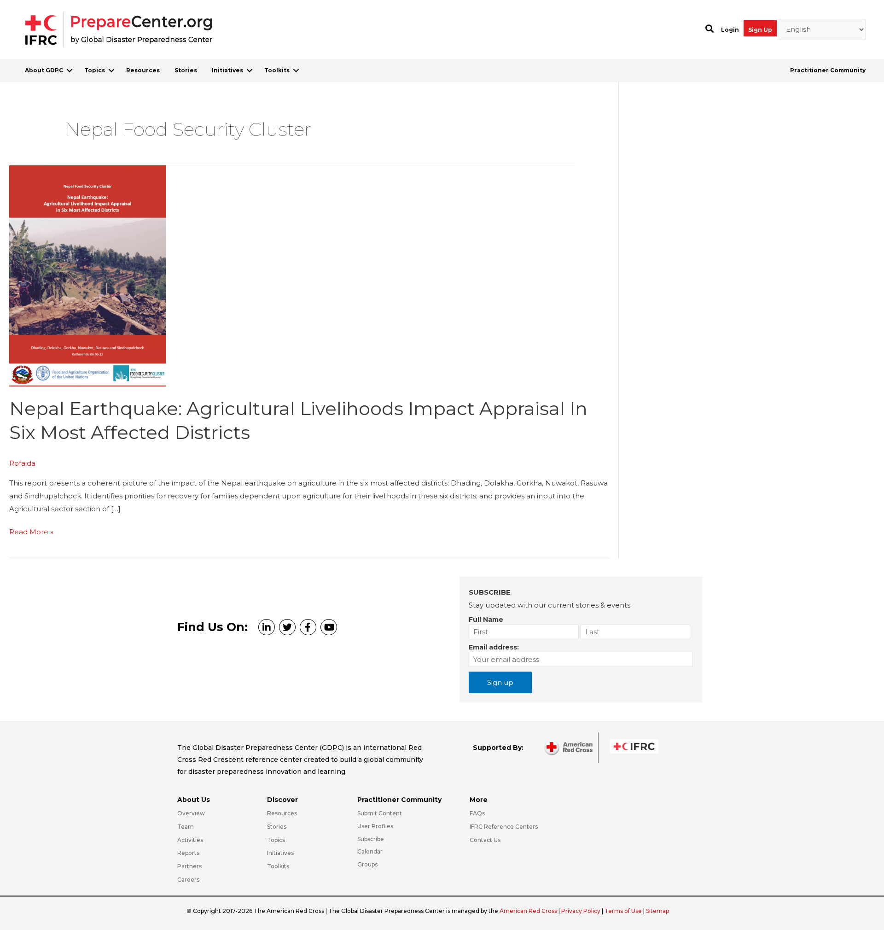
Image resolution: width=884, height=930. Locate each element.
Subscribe (370, 839)
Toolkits (277, 70)
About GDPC (44, 70)
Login (730, 29)
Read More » (31, 532)
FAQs (477, 813)
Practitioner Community (828, 70)
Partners (189, 866)
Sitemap (657, 910)
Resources (143, 70)
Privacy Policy (581, 910)
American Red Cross (529, 910)
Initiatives (227, 70)
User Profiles (375, 826)
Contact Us (485, 839)
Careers (188, 879)
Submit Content (379, 813)
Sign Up (760, 29)
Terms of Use (623, 910)
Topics (94, 70)
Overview (191, 813)
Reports (188, 852)
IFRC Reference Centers (504, 826)
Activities (190, 839)
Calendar (370, 851)
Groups (367, 864)
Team (185, 826)
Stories (185, 70)
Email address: (494, 647)
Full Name (486, 619)
